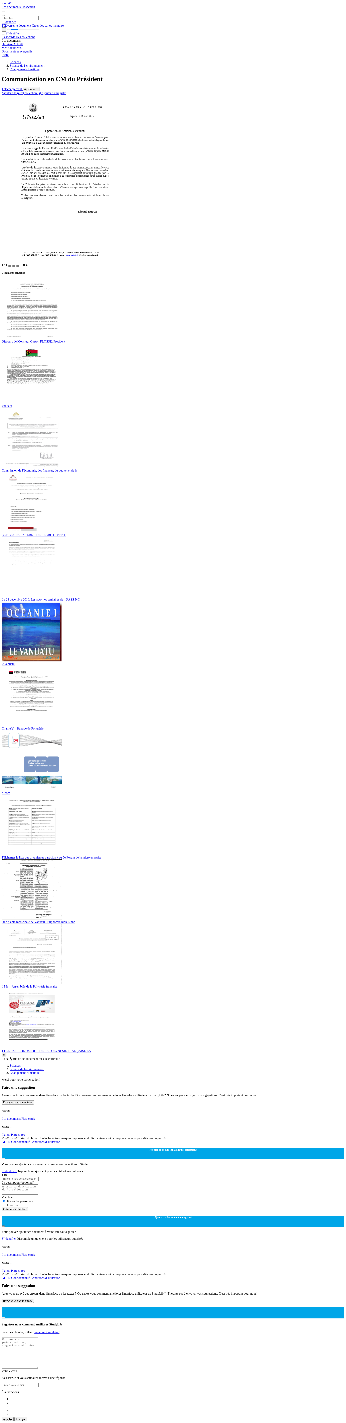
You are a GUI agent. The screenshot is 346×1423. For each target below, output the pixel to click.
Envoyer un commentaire (17, 1102)
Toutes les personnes (20, 1201)
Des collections (25, 37)
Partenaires (18, 1134)
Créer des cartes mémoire (48, 25)
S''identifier (9, 22)
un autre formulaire (46, 1332)
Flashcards (28, 7)
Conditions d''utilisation (45, 1142)
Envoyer (21, 1419)
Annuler (7, 1419)
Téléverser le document (17, 25)
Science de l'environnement (27, 65)
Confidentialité (21, 1142)
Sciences (15, 62)
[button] (9, 266)
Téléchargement (12, 89)
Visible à (7, 1197)
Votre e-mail (9, 1371)
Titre (4, 1174)
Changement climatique (24, 69)
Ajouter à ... (31, 89)
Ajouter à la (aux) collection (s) (21, 93)
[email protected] (72, 255)
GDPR (6, 1142)
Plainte (6, 1134)
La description (18, 1182)
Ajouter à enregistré (53, 93)
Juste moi (12, 1205)
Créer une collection (14, 1209)
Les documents (11, 7)
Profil (5, 55)
